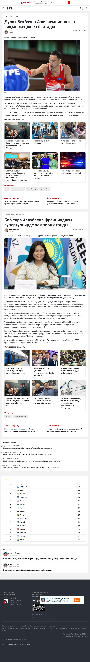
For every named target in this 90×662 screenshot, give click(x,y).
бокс (7, 189)
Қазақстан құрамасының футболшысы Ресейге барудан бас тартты (27, 448)
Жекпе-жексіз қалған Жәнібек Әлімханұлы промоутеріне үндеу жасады (21, 202)
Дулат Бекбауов (32, 189)
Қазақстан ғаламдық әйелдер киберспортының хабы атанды (27, 570)
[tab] (8, 480)
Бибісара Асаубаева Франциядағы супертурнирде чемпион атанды (27, 454)
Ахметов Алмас (14, 553)
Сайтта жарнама (24, 644)
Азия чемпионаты (18, 189)
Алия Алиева (14, 31)
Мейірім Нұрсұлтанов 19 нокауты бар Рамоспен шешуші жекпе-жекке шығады (31, 461)
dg (49, 617)
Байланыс (14, 644)
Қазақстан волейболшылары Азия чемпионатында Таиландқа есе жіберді (20, 430)
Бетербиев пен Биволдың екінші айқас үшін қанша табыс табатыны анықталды (64, 202)
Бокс (17, 16)
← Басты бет (9, 16)
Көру (77, 600)
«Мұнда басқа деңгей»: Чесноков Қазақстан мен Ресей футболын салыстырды (31, 467)
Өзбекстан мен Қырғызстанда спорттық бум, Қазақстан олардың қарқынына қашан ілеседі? (40, 559)
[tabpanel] (44, 512)
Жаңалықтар (20, 215)
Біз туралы (6, 644)
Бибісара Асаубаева (20, 416)
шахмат (8, 416)
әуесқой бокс (44, 189)
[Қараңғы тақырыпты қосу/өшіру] (86, 8)
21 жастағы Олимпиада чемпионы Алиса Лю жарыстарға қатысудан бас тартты (65, 430)
